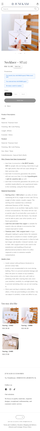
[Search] (35, 9)
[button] (2, 4)
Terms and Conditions (10, 424)
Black (8, 94)
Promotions (8, 71)
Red (16, 94)
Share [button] (9, 106)
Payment (20, 424)
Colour (6, 90)
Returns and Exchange (15, 427)
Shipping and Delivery (30, 424)
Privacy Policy (27, 427)
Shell (23, 94)
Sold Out (20, 100)
